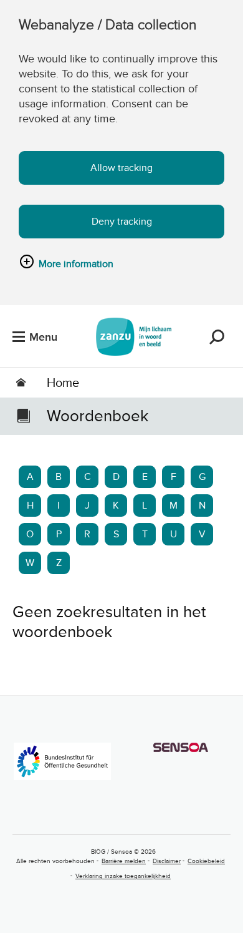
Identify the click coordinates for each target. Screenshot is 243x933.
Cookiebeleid (206, 860)
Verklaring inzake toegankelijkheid (123, 875)
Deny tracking (122, 221)
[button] (217, 337)
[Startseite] (133, 337)
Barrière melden (124, 860)
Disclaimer (167, 860)
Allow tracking (121, 167)
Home (63, 382)
